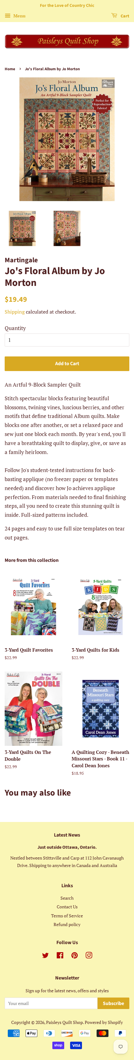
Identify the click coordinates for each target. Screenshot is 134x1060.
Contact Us (67, 907)
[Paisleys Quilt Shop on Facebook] (60, 956)
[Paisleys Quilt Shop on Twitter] (45, 956)
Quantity (15, 328)
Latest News (67, 835)
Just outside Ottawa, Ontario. (67, 847)
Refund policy (67, 924)
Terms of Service (67, 916)
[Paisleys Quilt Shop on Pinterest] (74, 956)
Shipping (15, 311)
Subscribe (113, 1003)
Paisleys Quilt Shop (64, 1022)
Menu (19, 16)
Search (67, 898)
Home (10, 69)
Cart (124, 16)
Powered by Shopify (104, 1022)
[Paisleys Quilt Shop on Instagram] (88, 956)
